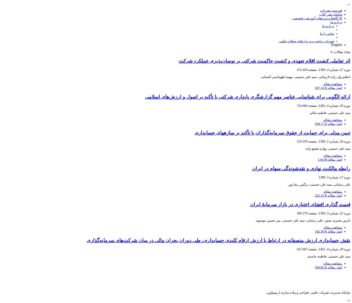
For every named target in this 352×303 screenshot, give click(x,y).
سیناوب (272, 292)
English (336, 45)
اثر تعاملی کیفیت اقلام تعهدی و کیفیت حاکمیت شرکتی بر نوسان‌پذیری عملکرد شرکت (264, 60)
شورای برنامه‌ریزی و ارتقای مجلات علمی (306, 41)
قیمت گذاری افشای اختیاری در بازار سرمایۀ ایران (300, 204)
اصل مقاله (328, 88)
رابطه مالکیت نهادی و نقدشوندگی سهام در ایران (301, 168)
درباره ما (336, 22)
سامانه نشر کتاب (330, 14)
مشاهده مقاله (332, 84)
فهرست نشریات (331, 10)
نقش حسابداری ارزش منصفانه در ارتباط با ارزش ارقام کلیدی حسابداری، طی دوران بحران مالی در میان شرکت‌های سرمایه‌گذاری (218, 240)
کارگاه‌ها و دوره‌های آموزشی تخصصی (317, 18)
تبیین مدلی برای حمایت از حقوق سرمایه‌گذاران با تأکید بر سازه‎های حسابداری (272, 132)
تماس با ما (327, 33)
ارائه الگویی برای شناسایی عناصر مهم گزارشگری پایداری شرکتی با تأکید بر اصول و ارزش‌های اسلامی (247, 96)
